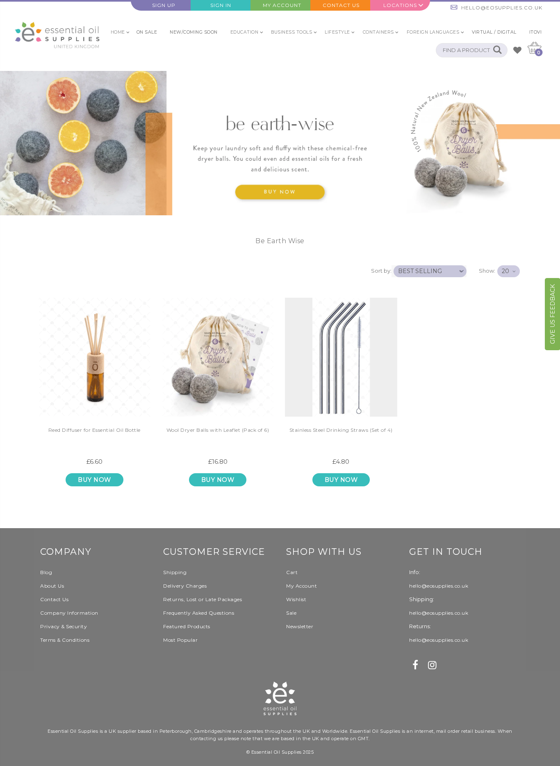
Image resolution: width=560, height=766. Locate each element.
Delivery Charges (185, 586)
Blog (46, 572)
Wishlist (296, 599)
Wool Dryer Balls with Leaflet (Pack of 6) (217, 430)
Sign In (220, 5)
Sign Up (163, 5)
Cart (292, 572)
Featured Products (186, 626)
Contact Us (341, 5)
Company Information (69, 613)
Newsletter (299, 626)
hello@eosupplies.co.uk (501, 8)
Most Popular (180, 640)
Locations (400, 5)
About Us (52, 586)
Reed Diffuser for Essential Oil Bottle (94, 430)
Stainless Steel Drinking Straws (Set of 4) (341, 430)
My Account (282, 5)
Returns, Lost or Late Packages (202, 599)
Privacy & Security (63, 626)
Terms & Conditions (64, 640)
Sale (291, 613)
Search (497, 50)
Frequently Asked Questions (198, 613)
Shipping (175, 572)
